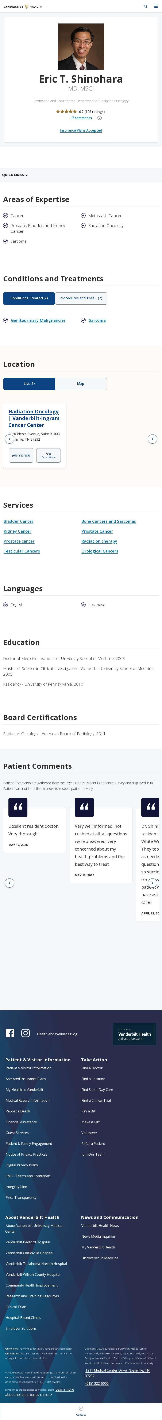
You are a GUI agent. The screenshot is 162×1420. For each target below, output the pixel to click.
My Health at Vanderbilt (24, 1089)
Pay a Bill (88, 1111)
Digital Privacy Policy (22, 1165)
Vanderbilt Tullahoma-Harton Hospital (36, 1263)
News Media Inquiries (98, 1236)
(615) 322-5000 (97, 1383)
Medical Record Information (28, 1100)
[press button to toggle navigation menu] (156, 6)
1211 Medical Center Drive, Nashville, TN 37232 (117, 1373)
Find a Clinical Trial (96, 1100)
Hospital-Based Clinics (23, 1317)
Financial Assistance (21, 1122)
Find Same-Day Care (97, 1089)
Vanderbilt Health (18, 9)
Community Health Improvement (32, 1285)
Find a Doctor (92, 1068)
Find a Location (93, 1078)
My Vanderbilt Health (98, 1247)
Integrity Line (16, 1186)
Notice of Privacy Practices (26, 1154)
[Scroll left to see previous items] (9, 439)
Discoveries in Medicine (99, 1258)
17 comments (81, 117)
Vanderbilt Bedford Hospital (28, 1242)
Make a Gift (90, 1122)
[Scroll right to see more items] (152, 439)
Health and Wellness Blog (57, 1034)
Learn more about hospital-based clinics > (39, 1392)
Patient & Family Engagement (29, 1143)
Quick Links (13, 174)
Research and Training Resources (32, 1296)
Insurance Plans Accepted (81, 130)
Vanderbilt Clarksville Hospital (29, 1253)
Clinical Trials (16, 1307)
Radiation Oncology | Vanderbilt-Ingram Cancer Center (33, 418)
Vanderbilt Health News (100, 1225)
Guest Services (17, 1132)
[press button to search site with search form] (145, 6)
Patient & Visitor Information (28, 1068)
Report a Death (18, 1111)
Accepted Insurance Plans (26, 1078)
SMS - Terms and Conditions (28, 1176)
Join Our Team (92, 1154)
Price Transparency (21, 1197)
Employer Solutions (21, 1328)
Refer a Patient (93, 1143)
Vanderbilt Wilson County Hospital (33, 1274)
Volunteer (89, 1132)
